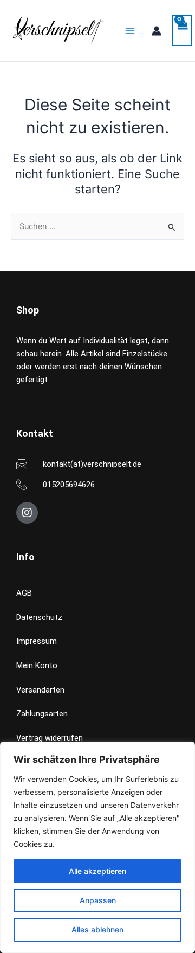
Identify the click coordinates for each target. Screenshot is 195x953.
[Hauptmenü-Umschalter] (130, 30)
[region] (97, 847)
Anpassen (98, 900)
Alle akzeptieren (97, 871)
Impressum (36, 641)
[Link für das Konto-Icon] (156, 31)
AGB (24, 593)
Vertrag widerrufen (49, 738)
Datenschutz (39, 617)
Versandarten (40, 690)
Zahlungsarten (42, 714)
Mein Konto (36, 665)
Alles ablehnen (97, 929)
